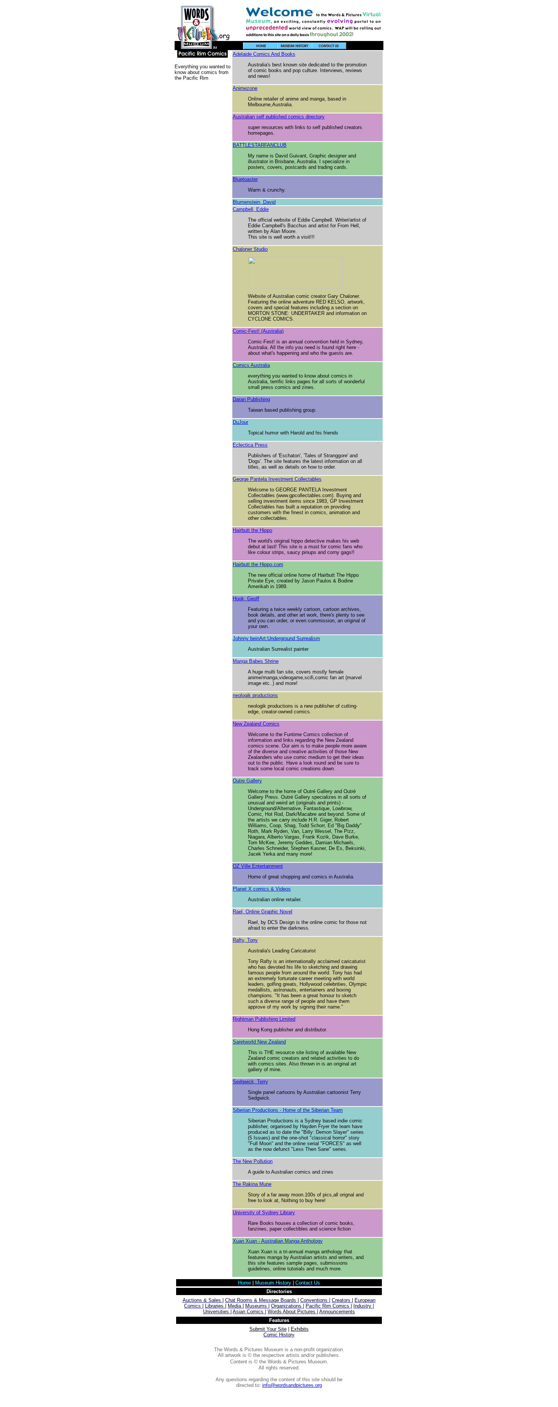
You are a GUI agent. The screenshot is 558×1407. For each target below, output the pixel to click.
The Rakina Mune (252, 1184)
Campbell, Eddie (251, 209)
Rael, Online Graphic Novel (262, 911)
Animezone (245, 88)
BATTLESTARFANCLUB (260, 145)
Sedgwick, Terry (250, 1081)
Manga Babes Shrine (256, 661)
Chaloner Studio (250, 249)
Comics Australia (251, 365)
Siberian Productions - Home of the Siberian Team (288, 1110)
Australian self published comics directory (279, 117)
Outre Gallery (247, 781)
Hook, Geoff (246, 598)
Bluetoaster (245, 179)
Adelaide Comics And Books (264, 54)
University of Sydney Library (264, 1212)
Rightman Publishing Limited (264, 1019)
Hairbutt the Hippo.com (258, 564)
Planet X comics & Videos (262, 889)
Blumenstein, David (254, 202)
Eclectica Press (250, 445)
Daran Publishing (251, 399)
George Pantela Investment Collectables (277, 479)
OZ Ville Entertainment (258, 866)
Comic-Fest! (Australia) (258, 331)
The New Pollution (253, 1161)
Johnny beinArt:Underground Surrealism (276, 638)
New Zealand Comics (256, 724)
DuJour (240, 422)
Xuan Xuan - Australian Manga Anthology (278, 1241)
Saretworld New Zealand (259, 1042)
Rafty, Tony (245, 940)
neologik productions (255, 695)
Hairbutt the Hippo (252, 530)
